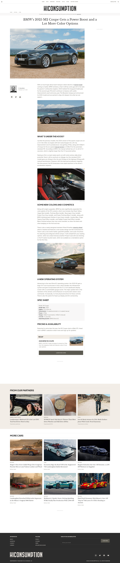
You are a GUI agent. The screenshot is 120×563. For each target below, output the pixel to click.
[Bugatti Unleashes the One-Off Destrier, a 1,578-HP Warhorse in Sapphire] (94, 450)
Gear (43, 1)
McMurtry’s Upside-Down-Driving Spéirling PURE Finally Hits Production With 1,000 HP (59, 499)
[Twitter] (100, 555)
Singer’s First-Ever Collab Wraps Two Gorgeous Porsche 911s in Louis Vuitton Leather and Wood (26, 466)
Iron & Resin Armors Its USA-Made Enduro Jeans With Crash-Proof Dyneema (92, 420)
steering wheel (77, 227)
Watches (52, 1)
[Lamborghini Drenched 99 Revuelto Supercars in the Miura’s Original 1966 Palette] (26, 484)
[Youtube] (108, 555)
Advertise (12, 541)
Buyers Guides (74, 1)
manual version (59, 147)
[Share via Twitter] (16, 97)
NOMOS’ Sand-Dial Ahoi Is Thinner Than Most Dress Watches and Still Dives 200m (60, 420)
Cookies (37, 541)
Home (11, 12)
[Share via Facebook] (11, 97)
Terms (36, 543)
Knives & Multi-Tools (15, 417)
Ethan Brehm (22, 88)
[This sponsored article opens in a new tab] (26, 405)
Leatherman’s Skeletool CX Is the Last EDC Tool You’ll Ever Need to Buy (24, 420)
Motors (58, 1)
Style (63, 1)
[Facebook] (104, 555)
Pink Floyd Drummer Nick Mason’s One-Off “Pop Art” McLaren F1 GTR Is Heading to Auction (93, 500)
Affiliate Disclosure (40, 545)
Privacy (37, 539)
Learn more (79, 14)
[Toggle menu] (1, 1)
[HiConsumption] (60, 8)
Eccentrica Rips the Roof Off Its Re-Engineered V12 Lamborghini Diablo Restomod (60, 466)
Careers (12, 545)
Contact (12, 543)
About (11, 539)
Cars (20, 12)
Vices (67, 1)
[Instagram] (96, 555)
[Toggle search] (118, 1)
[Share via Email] (20, 97)
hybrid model (78, 84)
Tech (47, 1)
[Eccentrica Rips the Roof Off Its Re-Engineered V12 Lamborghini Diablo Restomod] (60, 450)
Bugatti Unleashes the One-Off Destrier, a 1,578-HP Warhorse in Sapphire (94, 466)
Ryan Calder (13, 469)
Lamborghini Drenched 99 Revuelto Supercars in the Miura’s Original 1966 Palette (25, 499)
